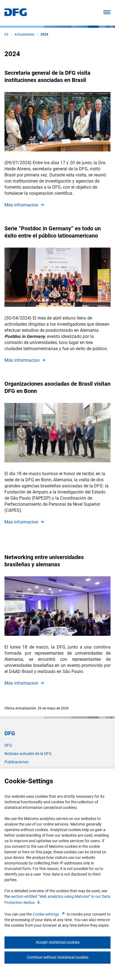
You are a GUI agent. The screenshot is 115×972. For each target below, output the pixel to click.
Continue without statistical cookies (57, 957)
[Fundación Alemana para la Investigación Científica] (15, 14)
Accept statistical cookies (58, 942)
